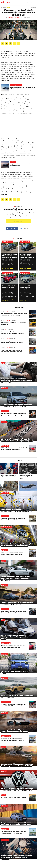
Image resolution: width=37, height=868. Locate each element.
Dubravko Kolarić (14, 17)
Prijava (13, 228)
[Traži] (27, 2)
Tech (8, 7)
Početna (3, 7)
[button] (35, 2)
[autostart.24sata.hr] (5, 2)
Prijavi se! (18, 221)
